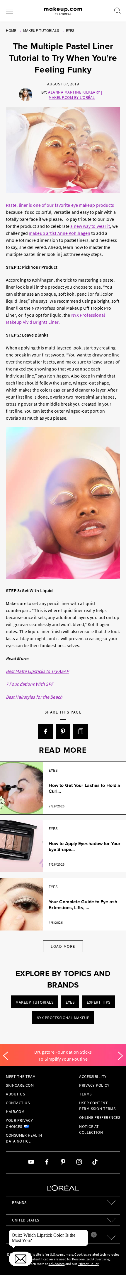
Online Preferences (99, 1117)
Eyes (70, 30)
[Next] (120, 1056)
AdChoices (57, 1264)
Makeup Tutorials (41, 30)
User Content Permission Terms (97, 1105)
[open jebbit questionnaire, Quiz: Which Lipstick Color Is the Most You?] (20, 1259)
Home (11, 30)
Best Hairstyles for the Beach (34, 697)
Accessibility (93, 1076)
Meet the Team (21, 1076)
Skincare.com (20, 1085)
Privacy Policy (94, 1085)
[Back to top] (112, 1261)
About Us (15, 1094)
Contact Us (18, 1102)
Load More (63, 946)
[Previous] (5, 1056)
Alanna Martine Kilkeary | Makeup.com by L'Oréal (75, 94)
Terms (85, 1094)
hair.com (15, 1111)
